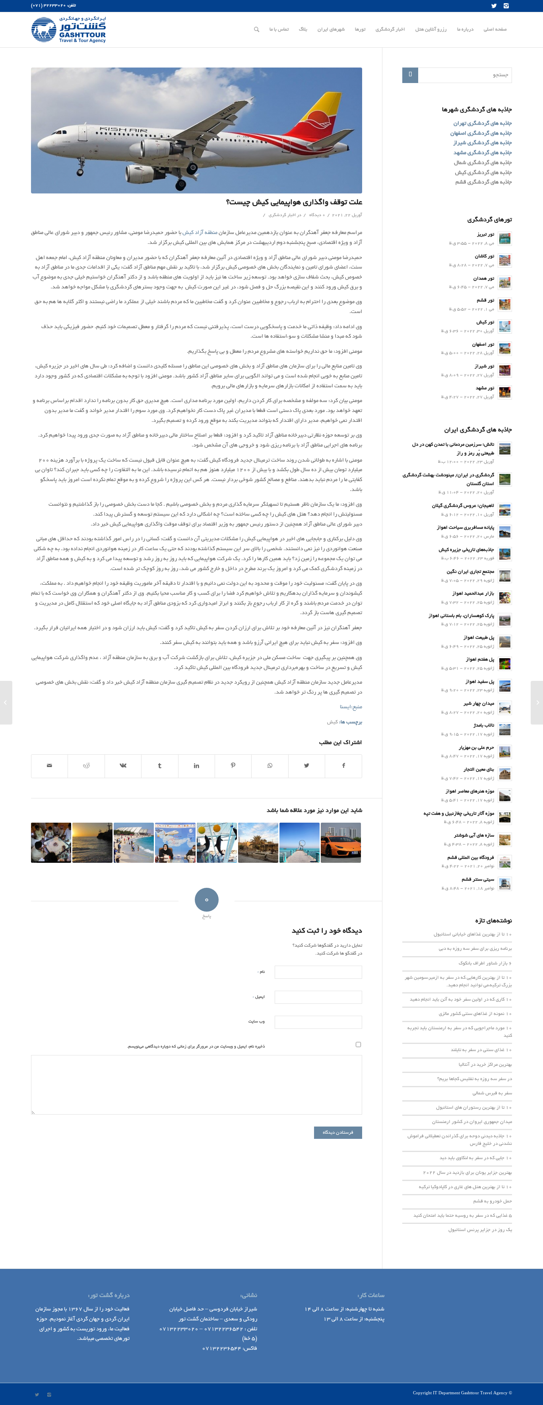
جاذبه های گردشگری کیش (483, 173)
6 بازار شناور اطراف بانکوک (485, 963)
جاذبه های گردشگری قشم (484, 183)
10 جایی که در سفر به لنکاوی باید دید (476, 1158)
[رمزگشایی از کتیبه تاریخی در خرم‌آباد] (537, 703)
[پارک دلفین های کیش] (217, 843)
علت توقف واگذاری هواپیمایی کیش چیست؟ (294, 203)
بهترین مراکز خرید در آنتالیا (485, 1065)
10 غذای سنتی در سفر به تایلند (481, 1050)
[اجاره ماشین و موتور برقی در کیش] (341, 843)
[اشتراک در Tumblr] (160, 766)
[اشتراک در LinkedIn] (196, 766)
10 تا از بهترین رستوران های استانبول (474, 1107)
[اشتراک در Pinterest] (233, 766)
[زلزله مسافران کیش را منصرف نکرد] (134, 843)
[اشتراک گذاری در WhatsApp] (270, 766)
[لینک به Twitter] (494, 6)
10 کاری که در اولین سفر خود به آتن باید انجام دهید (461, 999)
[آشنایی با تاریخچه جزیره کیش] (92, 843)
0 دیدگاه (316, 215)
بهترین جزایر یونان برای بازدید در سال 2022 (467, 1173)
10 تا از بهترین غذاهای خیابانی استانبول (473, 934)
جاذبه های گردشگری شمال (483, 163)
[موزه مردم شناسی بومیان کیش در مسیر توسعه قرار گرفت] (258, 843)
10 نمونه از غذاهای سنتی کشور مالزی (475, 1014)
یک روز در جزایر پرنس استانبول (480, 1230)
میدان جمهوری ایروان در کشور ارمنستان (472, 1122)
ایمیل (258, 996)
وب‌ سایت (256, 1022)
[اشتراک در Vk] (123, 766)
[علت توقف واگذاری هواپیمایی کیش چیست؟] (196, 130)
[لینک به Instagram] (506, 6)
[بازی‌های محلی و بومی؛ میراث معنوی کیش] (51, 843)
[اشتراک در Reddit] (86, 766)
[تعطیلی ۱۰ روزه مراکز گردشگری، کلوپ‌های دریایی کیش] (299, 843)
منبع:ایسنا (351, 707)
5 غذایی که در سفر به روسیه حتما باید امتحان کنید (462, 1216)
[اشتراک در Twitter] (307, 766)
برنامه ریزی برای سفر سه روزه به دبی (475, 949)
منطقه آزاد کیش (199, 233)
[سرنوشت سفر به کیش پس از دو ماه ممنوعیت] (175, 843)
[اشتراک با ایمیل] (49, 766)
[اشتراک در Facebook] (343, 766)
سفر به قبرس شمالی (492, 1093)
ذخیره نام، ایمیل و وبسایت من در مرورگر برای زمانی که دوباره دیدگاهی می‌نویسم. (196, 1047)
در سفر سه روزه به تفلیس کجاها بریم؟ (474, 1079)
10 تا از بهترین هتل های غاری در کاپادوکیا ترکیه (465, 1187)
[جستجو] (256, 29)
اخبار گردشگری (282, 215)
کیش (332, 722)
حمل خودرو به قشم (492, 1201)
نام (261, 971)
